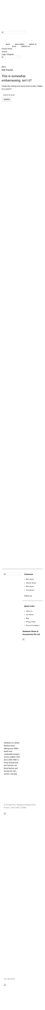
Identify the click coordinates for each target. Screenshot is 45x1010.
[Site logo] (14, 37)
